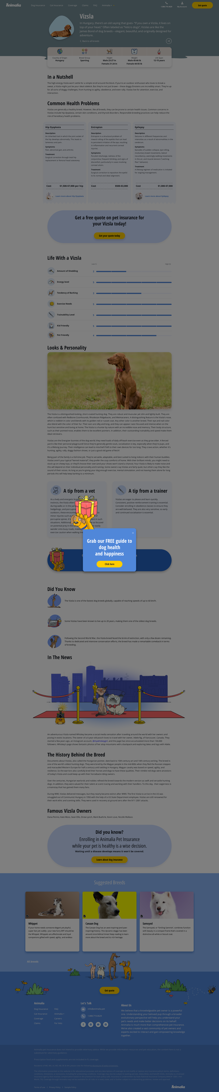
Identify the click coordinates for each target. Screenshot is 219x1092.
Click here (109, 564)
